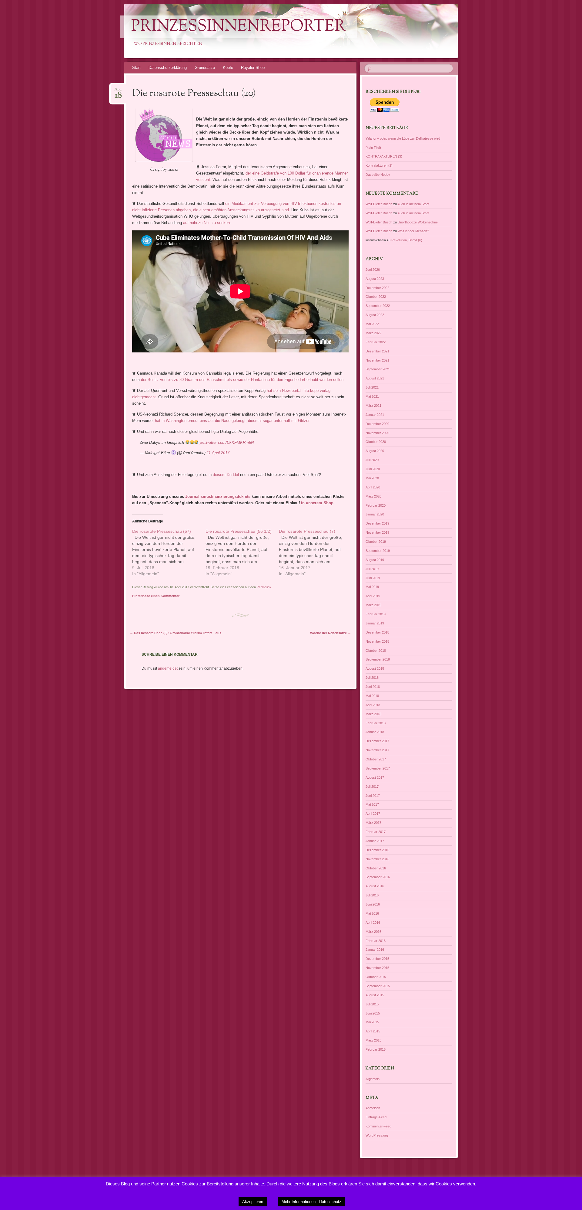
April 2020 (373, 487)
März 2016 (373, 931)
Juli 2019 (372, 569)
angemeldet (168, 668)
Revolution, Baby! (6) (406, 240)
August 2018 (375, 668)
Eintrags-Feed (376, 1117)
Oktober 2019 (376, 541)
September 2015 (378, 986)
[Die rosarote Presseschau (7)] (315, 552)
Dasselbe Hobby (378, 174)
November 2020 (377, 433)
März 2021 (373, 405)
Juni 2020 (373, 469)
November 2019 (377, 532)
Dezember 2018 (377, 632)
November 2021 (377, 360)
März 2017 (373, 822)
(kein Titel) (373, 147)
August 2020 (375, 451)
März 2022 (373, 333)
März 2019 (373, 605)
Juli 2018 (372, 677)
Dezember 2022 (377, 288)
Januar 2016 (375, 949)
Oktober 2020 (376, 442)
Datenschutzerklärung (168, 67)
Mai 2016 (372, 913)
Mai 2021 (372, 396)
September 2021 (378, 369)
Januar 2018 (375, 732)
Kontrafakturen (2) (379, 165)
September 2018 (378, 659)
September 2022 (378, 306)
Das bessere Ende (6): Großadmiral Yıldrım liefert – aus (175, 633)
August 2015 (375, 995)
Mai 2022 (372, 324)
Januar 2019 (375, 623)
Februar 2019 (376, 614)
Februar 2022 (376, 342)
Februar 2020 (376, 505)
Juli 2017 (372, 786)
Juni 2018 (373, 686)
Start (136, 67)
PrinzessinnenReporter (238, 26)
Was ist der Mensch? (413, 231)
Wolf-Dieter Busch (379, 204)
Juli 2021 (372, 387)
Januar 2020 (375, 514)
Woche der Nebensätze (330, 633)
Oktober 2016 (376, 868)
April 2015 (373, 1031)
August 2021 (375, 378)
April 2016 (373, 922)
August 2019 (375, 560)
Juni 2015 (373, 1013)
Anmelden (373, 1108)
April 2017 (373, 813)
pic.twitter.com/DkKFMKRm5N (227, 442)
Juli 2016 (372, 895)
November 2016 (377, 859)
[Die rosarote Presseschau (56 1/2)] (242, 552)
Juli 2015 (372, 1004)
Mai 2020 (372, 478)
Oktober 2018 (376, 650)
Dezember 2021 (377, 351)
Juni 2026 (373, 269)
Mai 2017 (372, 804)
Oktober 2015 (376, 977)
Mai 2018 (372, 696)
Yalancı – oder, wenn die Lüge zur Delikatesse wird (403, 138)
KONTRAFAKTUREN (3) (384, 156)
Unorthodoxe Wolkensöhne (418, 222)
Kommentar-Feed (378, 1126)
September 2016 (378, 877)
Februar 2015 (376, 1049)
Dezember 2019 (377, 523)
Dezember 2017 (377, 741)
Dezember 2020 (377, 424)
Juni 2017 (373, 795)
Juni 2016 (373, 904)
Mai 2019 (372, 587)
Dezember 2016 (377, 850)
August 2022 (375, 315)
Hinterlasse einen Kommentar (155, 596)
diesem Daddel (226, 474)
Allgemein (373, 1079)
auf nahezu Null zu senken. (207, 222)
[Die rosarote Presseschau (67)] (169, 552)
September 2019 (378, 550)
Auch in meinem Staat (413, 204)
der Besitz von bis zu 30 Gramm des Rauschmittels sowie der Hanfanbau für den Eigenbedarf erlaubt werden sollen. (243, 379)
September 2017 (378, 768)
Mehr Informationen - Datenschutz (311, 1201)
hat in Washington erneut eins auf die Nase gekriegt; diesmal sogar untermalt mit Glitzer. (232, 420)
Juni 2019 (373, 578)
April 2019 (373, 596)
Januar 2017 (375, 841)
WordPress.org (377, 1135)
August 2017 (375, 777)
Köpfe (228, 67)
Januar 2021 (375, 414)
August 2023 (375, 278)
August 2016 (375, 886)
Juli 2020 (372, 460)
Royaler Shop (253, 67)
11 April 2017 (218, 452)
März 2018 (373, 714)
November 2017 (377, 750)
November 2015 (377, 968)
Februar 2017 (376, 832)
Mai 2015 (372, 1022)
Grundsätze (205, 67)
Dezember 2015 (377, 958)
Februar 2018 (376, 723)
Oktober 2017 (376, 759)
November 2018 (377, 641)
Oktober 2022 (376, 296)
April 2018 (373, 705)
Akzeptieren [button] (252, 1201)
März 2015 (373, 1040)
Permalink (264, 587)
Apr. (118, 91)
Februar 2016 (376, 941)
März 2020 (373, 496)
